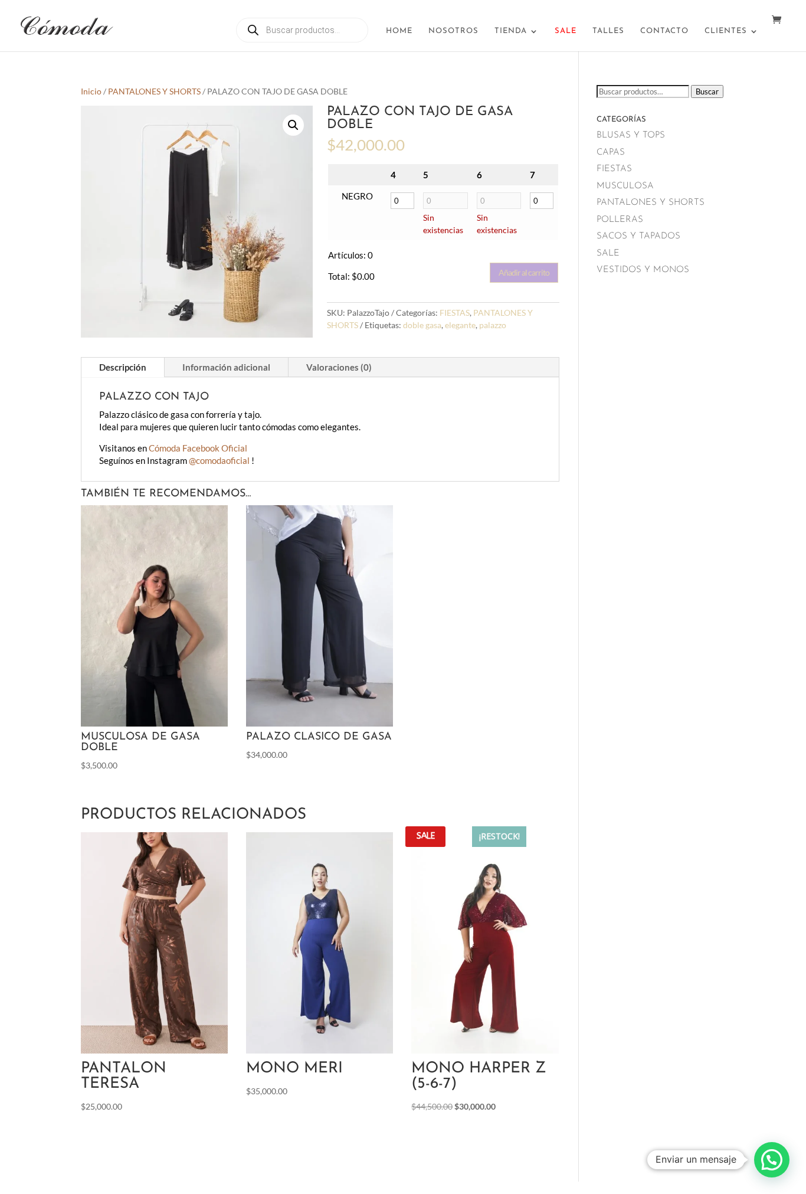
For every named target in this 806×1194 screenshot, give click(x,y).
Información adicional (226, 367)
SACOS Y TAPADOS (638, 236)
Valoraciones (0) (339, 367)
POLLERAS (620, 219)
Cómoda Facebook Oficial (198, 448)
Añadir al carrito (524, 272)
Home (399, 31)
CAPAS (611, 152)
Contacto (664, 31)
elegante (460, 325)
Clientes (726, 31)
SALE (608, 253)
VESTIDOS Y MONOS (643, 270)
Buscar (707, 91)
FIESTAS (455, 313)
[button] (293, 125)
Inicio (91, 91)
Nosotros (453, 31)
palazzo (492, 325)
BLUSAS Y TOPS (631, 135)
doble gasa (422, 325)
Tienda (510, 31)
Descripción (122, 367)
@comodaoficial (220, 460)
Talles (608, 31)
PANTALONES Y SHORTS (154, 91)
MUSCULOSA (625, 186)
